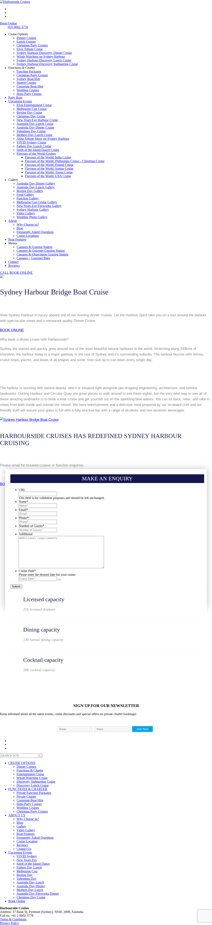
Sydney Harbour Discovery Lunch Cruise (44, 60)
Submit (16, 586)
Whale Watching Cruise (32, 778)
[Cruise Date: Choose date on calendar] (59, 579)
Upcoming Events (20, 101)
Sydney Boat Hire (28, 79)
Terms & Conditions (13, 919)
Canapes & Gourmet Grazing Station (41, 250)
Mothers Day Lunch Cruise (34, 135)
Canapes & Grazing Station (34, 247)
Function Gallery (28, 198)
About (12, 221)
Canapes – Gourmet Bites (33, 258)
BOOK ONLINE (12, 330)
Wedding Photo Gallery (32, 217)
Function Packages (29, 71)
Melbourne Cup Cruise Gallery (37, 202)
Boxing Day (25, 875)
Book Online (8, 23)
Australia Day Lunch (30, 882)
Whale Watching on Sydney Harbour (41, 56)
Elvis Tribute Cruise (30, 49)
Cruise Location (27, 841)
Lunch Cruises (26, 41)
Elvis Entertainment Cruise (34, 105)
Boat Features (17, 239)
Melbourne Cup (27, 871)
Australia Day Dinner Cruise (35, 127)
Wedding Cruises (28, 90)
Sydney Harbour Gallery (33, 209)
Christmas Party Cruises (32, 45)
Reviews (14, 265)
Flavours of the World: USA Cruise (48, 176)
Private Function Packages (34, 793)
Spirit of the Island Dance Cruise (38, 150)
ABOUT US (16, 815)
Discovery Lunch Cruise (33, 785)
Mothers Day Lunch (30, 890)
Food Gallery (25, 194)
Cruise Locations (28, 235)
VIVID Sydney (27, 856)
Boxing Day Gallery (30, 191)
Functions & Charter (30, 770)
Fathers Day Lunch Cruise (34, 146)
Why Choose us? (28, 224)
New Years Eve (27, 860)
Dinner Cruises (26, 38)
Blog (20, 228)
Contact (13, 262)
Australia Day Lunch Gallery (36, 187)
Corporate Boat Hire (30, 86)
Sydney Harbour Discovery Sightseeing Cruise (47, 64)
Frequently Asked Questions (35, 232)
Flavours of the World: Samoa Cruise (49, 168)
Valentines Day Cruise (31, 131)
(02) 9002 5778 (18, 27)
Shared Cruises (26, 82)
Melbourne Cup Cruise (32, 109)
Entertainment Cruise (30, 774)
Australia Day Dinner (31, 886)
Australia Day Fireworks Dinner (38, 893)
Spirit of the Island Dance (33, 863)
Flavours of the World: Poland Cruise (49, 165)
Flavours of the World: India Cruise (48, 157)
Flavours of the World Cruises (36, 153)
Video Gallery (26, 213)
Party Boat (15, 97)
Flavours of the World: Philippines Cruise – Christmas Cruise (65, 161)
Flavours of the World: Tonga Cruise (49, 172)
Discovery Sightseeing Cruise (36, 781)
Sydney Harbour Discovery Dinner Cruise (44, 53)
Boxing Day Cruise (29, 112)
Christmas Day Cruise (31, 116)
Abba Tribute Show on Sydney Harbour (43, 138)
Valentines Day (26, 878)
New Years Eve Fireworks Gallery (39, 206)
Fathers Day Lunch (29, 867)
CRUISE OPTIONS (21, 763)
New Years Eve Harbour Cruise (37, 120)
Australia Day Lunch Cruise (35, 123)
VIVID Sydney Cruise (31, 142)
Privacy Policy (9, 923)
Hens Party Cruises (29, 94)
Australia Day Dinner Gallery (36, 183)
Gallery (21, 826)
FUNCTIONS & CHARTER (27, 789)
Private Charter (26, 796)
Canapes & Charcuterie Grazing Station (42, 254)
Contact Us (24, 849)
